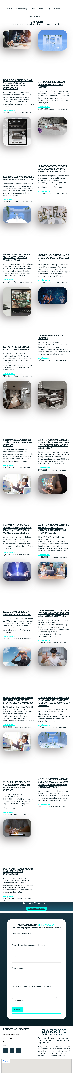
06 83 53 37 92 (10, 1042)
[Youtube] (12, 1050)
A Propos (56, 9)
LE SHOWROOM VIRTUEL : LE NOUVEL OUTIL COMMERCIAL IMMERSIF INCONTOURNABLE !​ (53, 783)
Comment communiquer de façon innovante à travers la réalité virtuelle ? (17, 528)
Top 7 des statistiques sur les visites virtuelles (18, 871)
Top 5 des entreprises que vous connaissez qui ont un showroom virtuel (54, 701)
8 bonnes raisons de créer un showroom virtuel (17, 443)
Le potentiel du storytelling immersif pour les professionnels (54, 613)
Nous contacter (34, 16)
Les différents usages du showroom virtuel (18, 178)
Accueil (9, 9)
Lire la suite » (9, 110)
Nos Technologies (22, 9)
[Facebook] (5, 1050)
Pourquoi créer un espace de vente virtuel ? (54, 258)
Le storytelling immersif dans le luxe (17, 613)
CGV (4, 1046)
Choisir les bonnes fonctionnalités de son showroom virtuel (16, 786)
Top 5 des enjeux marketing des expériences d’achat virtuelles (18, 84)
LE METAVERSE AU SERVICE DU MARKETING (17, 348)
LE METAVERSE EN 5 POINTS (50, 337)
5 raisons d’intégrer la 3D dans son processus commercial (52, 169)
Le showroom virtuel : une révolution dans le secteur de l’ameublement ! (54, 444)
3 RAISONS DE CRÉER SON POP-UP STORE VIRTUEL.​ (51, 84)
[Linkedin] (18, 1050)
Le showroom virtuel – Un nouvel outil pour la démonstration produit (53, 528)
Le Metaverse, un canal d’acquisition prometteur (17, 257)
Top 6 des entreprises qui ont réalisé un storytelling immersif (18, 700)
